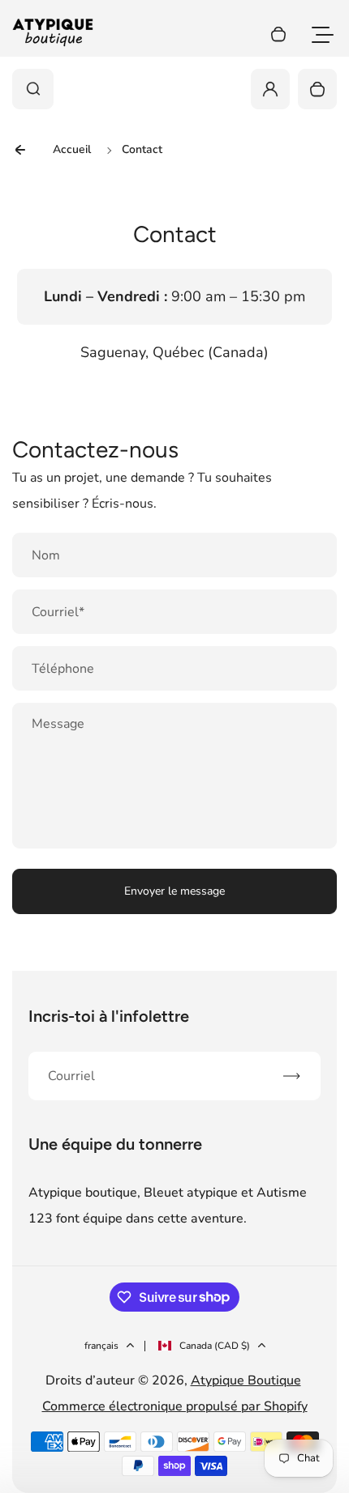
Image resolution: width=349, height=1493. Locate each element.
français (101, 1345)
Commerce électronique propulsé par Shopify (175, 1406)
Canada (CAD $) (214, 1345)
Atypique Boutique (246, 1380)
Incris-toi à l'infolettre (108, 1016)
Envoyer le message (174, 891)
